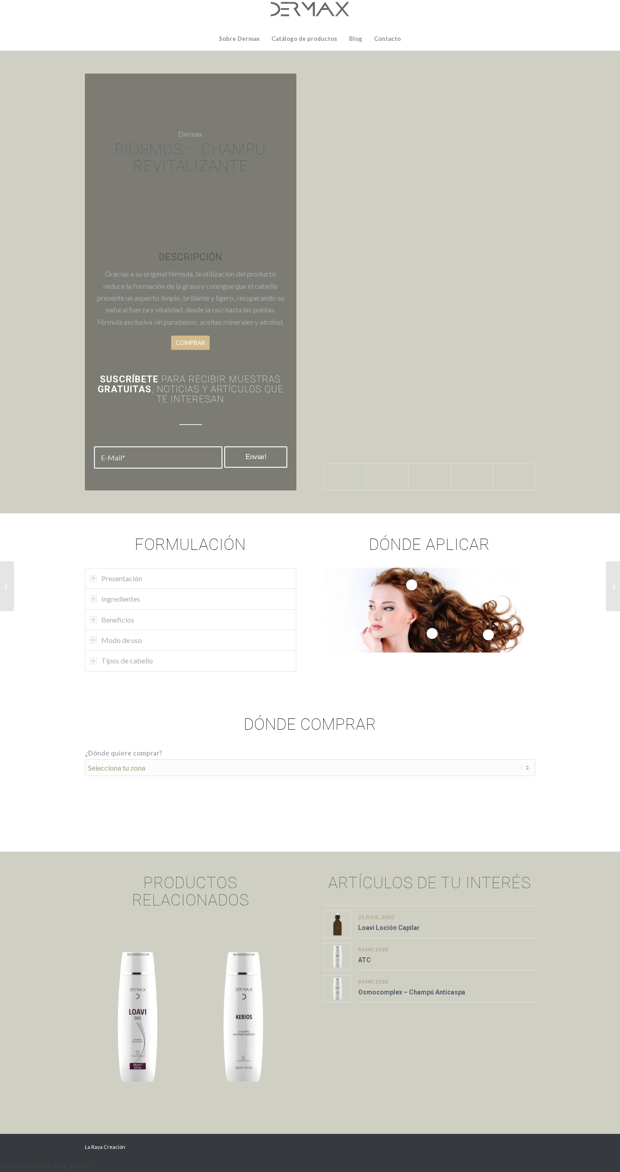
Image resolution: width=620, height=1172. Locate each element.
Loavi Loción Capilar (389, 927)
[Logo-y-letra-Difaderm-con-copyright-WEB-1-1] (310, 13)
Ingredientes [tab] (120, 598)
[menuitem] (239, 38)
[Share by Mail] (514, 477)
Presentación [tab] (121, 578)
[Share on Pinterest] (430, 477)
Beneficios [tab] (117, 619)
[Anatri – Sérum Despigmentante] (7, 586)
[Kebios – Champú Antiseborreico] (613, 586)
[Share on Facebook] (345, 477)
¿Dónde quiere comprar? (123, 753)
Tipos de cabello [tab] (127, 660)
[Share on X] (387, 477)
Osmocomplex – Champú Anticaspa (411, 992)
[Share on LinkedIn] (472, 477)
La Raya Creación (105, 1147)
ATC (364, 960)
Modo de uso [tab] (121, 640)
